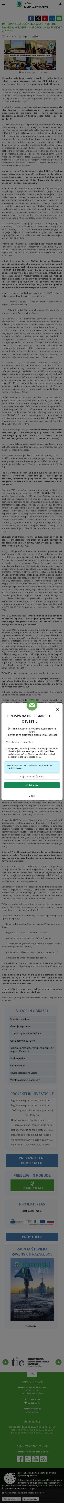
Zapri (32, 795)
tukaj (38, 757)
